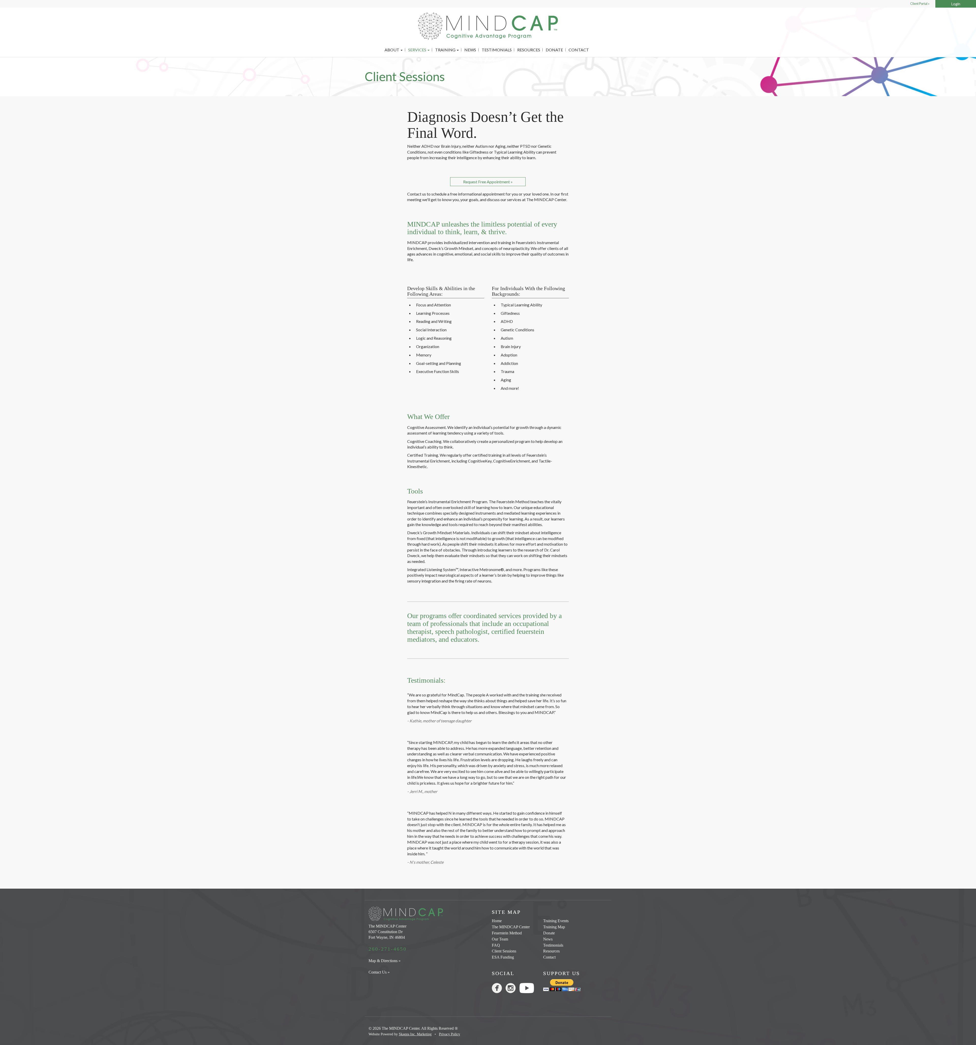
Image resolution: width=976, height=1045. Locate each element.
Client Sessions (504, 951)
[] (499, 989)
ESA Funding (503, 957)
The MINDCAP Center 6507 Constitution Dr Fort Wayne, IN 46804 (387, 932)
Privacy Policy (449, 1034)
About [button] (392, 49)
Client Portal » (919, 4)
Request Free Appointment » (488, 181)
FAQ (496, 945)
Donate (554, 49)
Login (955, 4)
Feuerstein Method (507, 933)
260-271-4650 (388, 949)
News (470, 49)
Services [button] (417, 49)
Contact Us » (379, 972)
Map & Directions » (385, 961)
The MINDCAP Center (511, 927)
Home (497, 921)
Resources (528, 49)
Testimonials (497, 49)
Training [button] (445, 49)
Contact (579, 49)
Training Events (556, 921)
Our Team (500, 939)
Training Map (554, 927)
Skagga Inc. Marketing (415, 1034)
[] (512, 989)
